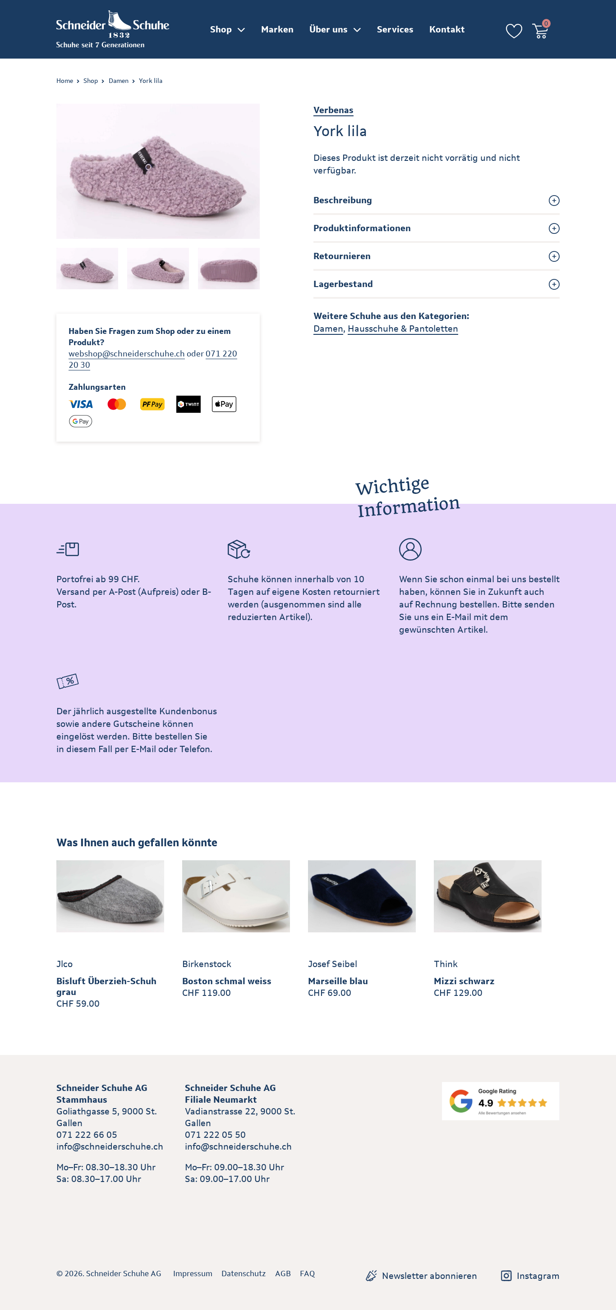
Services (395, 29)
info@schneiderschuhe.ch (109, 1146)
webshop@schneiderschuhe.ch (127, 354)
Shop (221, 29)
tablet (197, 1199)
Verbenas (333, 110)
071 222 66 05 (86, 1134)
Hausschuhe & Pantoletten (403, 328)
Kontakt (447, 29)
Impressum (192, 1273)
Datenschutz (243, 1273)
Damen (119, 81)
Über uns (328, 29)
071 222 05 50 (215, 1134)
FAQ (307, 1273)
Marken (277, 29)
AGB (283, 1273)
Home (64, 81)
